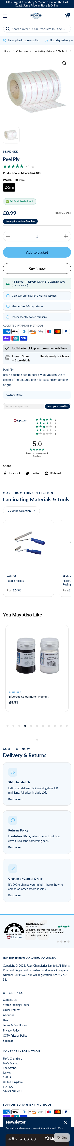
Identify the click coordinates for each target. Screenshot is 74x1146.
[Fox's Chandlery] (36, 16)
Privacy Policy (11, 1030)
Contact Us (10, 999)
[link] (37, 931)
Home (7, 51)
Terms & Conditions (15, 1025)
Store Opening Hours (16, 1004)
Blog (5, 1020)
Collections (22, 51)
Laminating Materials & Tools (49, 51)
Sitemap (8, 1040)
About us (8, 1015)
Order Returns (11, 1010)
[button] (8, 236)
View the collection (19, 511)
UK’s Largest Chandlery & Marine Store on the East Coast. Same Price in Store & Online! (37, 4)
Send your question (57, 406)
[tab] (21, 360)
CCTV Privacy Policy (15, 1035)
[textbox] (24, 406)
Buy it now (37, 268)
